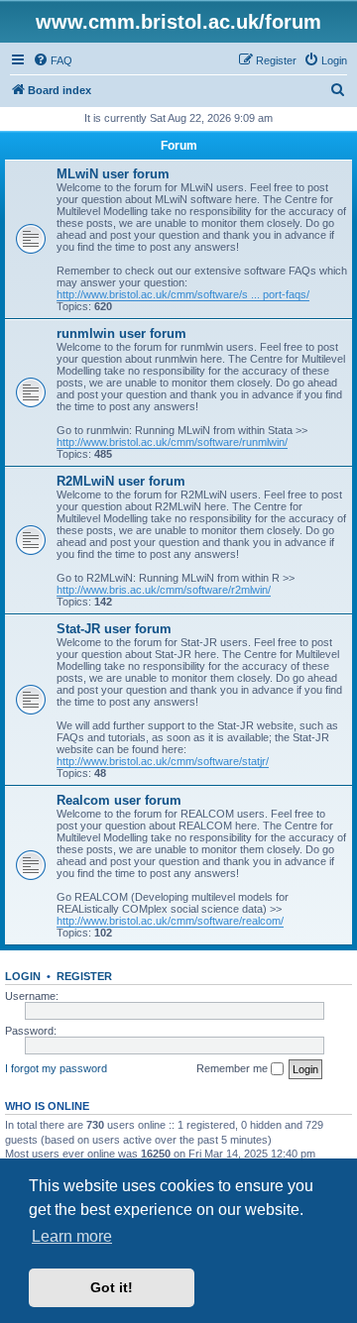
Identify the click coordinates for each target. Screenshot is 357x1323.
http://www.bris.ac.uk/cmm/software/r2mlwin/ (164, 590)
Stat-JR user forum (114, 628)
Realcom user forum (119, 800)
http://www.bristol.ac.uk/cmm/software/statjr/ (163, 761)
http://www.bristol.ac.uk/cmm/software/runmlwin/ (172, 442)
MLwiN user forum (113, 173)
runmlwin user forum (121, 333)
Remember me (233, 1068)
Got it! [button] (111, 1287)
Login (23, 976)
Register (84, 976)
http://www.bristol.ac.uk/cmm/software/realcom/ (170, 921)
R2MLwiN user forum (121, 481)
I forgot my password (56, 1068)
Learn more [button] (72, 1236)
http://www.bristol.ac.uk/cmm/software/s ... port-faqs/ (183, 294)
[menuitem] (52, 60)
